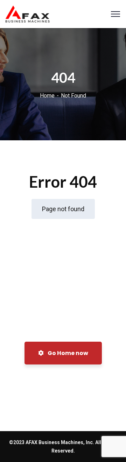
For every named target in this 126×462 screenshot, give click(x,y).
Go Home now (67, 353)
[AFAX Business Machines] (27, 13)
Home (47, 95)
